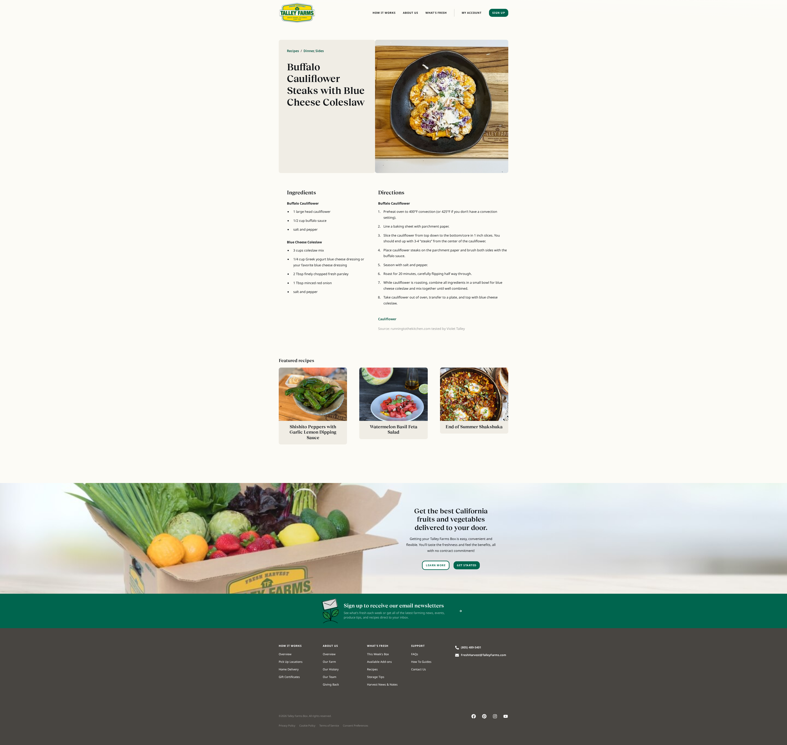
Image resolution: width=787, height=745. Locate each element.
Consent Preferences (355, 725)
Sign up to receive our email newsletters (394, 606)
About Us (410, 13)
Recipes (293, 51)
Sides (319, 51)
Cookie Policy (307, 725)
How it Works (384, 13)
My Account (472, 13)
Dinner (309, 51)
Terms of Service (329, 725)
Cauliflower (387, 319)
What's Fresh (436, 13)
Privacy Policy (287, 725)
